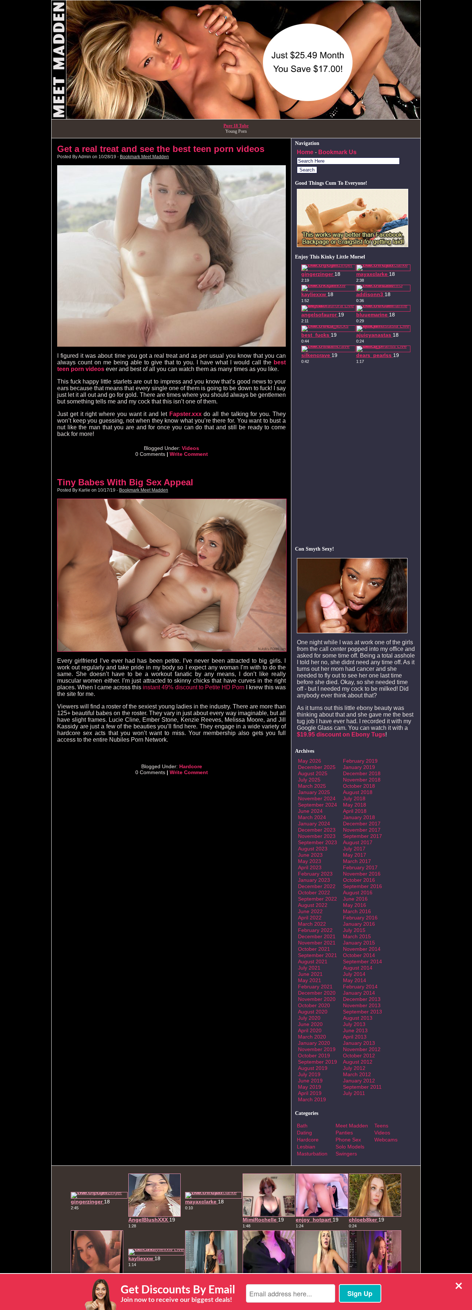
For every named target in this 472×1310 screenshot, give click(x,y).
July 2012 (354, 1068)
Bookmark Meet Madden (144, 156)
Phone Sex (348, 1140)
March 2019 (312, 1099)
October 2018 (359, 786)
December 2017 (362, 823)
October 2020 (314, 1005)
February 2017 (360, 867)
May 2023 (309, 861)
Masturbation (312, 1154)
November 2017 (362, 830)
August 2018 (357, 792)
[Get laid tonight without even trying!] (352, 245)
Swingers (346, 1154)
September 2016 (362, 886)
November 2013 (362, 1005)
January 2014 (359, 993)
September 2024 (317, 805)
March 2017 (357, 861)
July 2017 (354, 849)
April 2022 (310, 918)
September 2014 (362, 961)
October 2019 (314, 1055)
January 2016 (359, 924)
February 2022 (315, 930)
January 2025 (314, 792)
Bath (302, 1126)
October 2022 (314, 892)
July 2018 (354, 798)
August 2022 (312, 905)
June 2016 (355, 899)
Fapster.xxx (185, 414)
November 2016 (362, 874)
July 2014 (354, 974)
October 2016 (359, 880)
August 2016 (357, 892)
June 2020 (310, 1024)
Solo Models (350, 1147)
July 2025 (309, 780)
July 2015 (354, 930)
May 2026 (309, 761)
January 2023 (314, 880)
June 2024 (310, 811)
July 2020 (309, 1018)
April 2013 (355, 1037)
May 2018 (354, 805)
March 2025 (312, 786)
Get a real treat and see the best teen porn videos (160, 149)
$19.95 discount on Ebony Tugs (341, 734)
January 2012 (359, 1081)
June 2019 (310, 1081)
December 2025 (317, 767)
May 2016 (354, 905)
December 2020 (317, 993)
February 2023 (315, 874)
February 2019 (360, 761)
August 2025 (312, 773)
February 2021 (315, 987)
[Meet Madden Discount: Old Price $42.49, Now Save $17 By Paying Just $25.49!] (236, 117)
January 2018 (359, 817)
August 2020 (312, 1012)
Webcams (386, 1140)
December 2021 (317, 936)
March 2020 (312, 1037)
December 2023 (317, 830)
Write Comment (189, 454)
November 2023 (317, 836)
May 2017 (354, 855)
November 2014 (362, 949)
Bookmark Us (337, 152)
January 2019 (359, 767)
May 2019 (309, 1087)
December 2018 (362, 773)
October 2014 (359, 955)
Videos (190, 448)
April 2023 (310, 867)
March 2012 (357, 1074)
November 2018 (362, 780)
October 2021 (314, 949)
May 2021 (309, 980)
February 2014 (360, 987)
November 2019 (317, 1049)
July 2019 (309, 1074)
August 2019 (312, 1068)
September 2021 (317, 955)
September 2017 (362, 836)
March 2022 (312, 924)
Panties (344, 1133)
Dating (304, 1133)
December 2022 (317, 886)
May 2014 (354, 980)
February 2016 (360, 918)
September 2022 (317, 899)
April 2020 (310, 1030)
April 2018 (355, 811)
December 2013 (362, 999)
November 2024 (317, 798)
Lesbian (306, 1147)
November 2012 (362, 1049)
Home (305, 152)
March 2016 (357, 911)
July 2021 (309, 968)
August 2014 (357, 968)
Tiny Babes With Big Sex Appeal (125, 482)
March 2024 (312, 817)
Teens (381, 1126)
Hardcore (190, 766)
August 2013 (357, 1018)
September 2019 (317, 1062)
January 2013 (359, 1043)
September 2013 (362, 1012)
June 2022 (310, 911)
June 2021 (310, 974)
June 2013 (355, 1030)
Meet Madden (352, 1126)
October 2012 (359, 1055)
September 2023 (317, 842)
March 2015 (357, 936)
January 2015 (359, 943)
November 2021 (317, 943)
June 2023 (310, 855)
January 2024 (314, 823)
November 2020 (317, 999)
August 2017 (357, 842)
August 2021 (312, 961)
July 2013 (354, 1024)
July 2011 (354, 1093)
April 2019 (310, 1093)
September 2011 (362, 1087)
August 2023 (312, 849)
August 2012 (357, 1062)
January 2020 (314, 1043)
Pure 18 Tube (236, 125)
